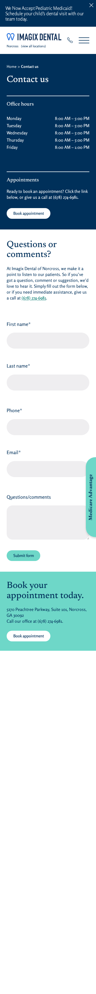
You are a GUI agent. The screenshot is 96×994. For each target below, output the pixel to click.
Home (12, 66)
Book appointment (28, 213)
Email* (14, 452)
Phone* (14, 410)
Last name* (18, 366)
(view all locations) (33, 46)
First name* (19, 324)
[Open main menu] (84, 40)
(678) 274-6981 (65, 197)
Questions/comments (29, 497)
